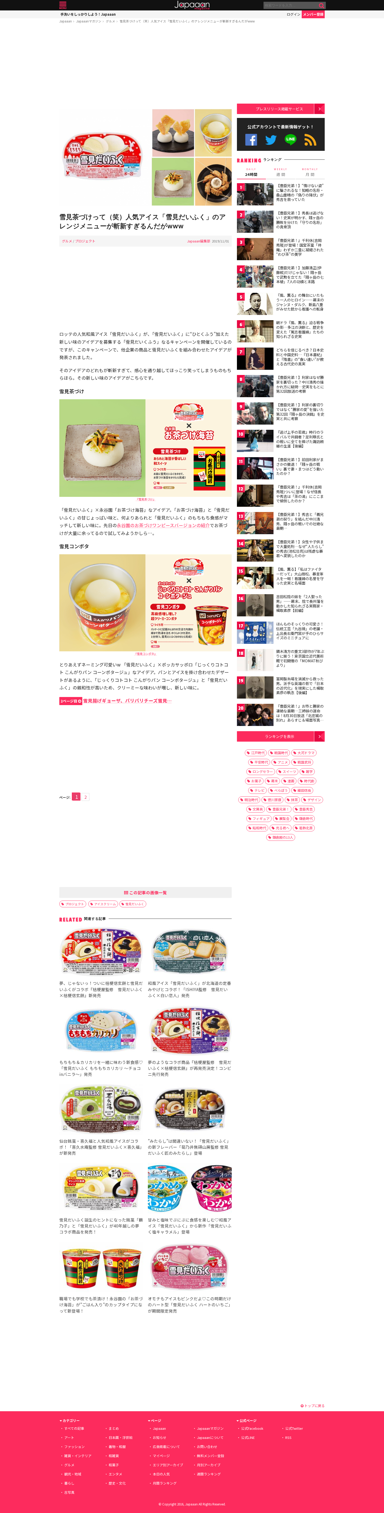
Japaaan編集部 (198, 241)
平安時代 (261, 762)
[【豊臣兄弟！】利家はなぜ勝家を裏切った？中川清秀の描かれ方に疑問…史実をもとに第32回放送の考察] (255, 387)
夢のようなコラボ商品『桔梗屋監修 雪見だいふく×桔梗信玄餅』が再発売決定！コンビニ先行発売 (189, 1068)
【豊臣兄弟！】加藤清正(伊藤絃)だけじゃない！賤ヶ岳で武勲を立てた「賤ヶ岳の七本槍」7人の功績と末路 (300, 274)
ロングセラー (263, 771)
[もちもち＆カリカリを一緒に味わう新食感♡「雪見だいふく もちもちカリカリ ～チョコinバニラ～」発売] (101, 1031)
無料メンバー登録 (210, 1455)
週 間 (280, 172)
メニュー (62, 5)
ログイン (293, 14)
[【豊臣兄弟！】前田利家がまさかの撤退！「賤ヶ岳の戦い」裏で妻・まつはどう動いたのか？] (255, 469)
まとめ (114, 1428)
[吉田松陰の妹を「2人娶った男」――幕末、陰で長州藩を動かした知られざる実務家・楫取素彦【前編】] (255, 606)
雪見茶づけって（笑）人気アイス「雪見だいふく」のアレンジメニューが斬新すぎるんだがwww (187, 21)
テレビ (259, 790)
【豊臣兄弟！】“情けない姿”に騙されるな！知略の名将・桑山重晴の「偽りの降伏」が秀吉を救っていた (300, 192)
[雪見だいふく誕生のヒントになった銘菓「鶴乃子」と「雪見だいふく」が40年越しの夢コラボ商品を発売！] (101, 1189)
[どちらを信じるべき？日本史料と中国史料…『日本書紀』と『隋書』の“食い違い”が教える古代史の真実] (255, 359)
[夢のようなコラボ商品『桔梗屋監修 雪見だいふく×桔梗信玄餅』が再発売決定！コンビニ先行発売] (190, 1031)
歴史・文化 (117, 1483)
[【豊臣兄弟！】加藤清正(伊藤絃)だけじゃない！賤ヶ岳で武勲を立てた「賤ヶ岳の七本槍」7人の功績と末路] (255, 277)
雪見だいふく (134, 904)
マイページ (161, 1455)
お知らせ (159, 1437)
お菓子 (256, 780)
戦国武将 (304, 762)
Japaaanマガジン (88, 21)
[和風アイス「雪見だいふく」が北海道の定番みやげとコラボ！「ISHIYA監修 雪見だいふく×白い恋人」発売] (190, 952)
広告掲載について (166, 1446)
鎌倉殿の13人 (282, 837)
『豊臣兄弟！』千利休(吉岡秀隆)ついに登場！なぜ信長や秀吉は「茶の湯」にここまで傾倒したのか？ (300, 494)
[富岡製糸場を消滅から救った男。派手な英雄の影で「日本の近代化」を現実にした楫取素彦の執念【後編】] (255, 688)
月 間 (310, 172)
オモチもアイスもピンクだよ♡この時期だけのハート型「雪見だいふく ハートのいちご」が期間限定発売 (189, 1304)
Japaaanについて (210, 1437)
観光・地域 (72, 1474)
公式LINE (290, 140)
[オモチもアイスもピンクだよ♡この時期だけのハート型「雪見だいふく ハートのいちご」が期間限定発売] (190, 1268)
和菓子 (114, 1464)
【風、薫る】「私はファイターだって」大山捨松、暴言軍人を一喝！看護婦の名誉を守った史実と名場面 (300, 576)
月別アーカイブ (208, 1464)
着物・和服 (117, 1446)
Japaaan (192, 5)
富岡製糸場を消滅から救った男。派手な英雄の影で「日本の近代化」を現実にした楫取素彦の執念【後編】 (300, 685)
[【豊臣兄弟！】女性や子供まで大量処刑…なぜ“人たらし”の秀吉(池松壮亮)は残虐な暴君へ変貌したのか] (255, 551)
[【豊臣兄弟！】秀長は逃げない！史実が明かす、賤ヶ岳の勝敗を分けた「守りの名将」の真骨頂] (255, 222)
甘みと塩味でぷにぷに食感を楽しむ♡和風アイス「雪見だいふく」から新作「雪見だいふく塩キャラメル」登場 (189, 1226)
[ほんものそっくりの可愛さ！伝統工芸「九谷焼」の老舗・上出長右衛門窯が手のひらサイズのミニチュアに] (255, 633)
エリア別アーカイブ (168, 1464)
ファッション (74, 1446)
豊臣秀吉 (306, 809)
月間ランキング (165, 1483)
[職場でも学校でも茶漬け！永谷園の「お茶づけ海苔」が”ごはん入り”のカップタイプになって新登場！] (101, 1268)
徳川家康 (274, 799)
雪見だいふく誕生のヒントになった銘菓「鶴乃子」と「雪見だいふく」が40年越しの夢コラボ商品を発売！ (101, 1226)
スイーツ (289, 771)
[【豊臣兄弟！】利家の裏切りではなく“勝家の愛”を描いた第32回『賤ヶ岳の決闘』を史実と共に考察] (255, 414)
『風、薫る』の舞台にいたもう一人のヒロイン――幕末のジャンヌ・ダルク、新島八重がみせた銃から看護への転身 (300, 302)
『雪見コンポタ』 (145, 654)
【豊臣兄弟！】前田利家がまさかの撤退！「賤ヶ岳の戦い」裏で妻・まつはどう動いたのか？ (300, 466)
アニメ (283, 762)
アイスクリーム (105, 904)
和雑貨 (114, 1455)
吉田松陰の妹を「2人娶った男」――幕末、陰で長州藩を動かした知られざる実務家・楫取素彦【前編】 (300, 603)
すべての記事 (74, 1428)
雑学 (309, 771)
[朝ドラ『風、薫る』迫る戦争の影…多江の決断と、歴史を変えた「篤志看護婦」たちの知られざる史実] (255, 332)
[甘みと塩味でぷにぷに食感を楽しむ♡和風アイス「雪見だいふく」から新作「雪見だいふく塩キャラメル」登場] (190, 1189)
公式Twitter (271, 140)
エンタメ (115, 1474)
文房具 (258, 809)
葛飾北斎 (306, 827)
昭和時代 (259, 827)
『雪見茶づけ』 (146, 499)
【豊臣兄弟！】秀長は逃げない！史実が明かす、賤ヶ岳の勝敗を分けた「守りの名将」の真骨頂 (300, 220)
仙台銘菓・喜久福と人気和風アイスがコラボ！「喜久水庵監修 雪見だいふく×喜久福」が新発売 (100, 1147)
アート (69, 1437)
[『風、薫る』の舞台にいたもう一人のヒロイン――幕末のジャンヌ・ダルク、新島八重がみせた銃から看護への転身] (255, 305)
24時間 (251, 172)
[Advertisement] (145, 67)
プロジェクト (85, 241)
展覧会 (284, 818)
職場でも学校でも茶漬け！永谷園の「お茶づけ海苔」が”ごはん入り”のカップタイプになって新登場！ (101, 1304)
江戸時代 (258, 752)
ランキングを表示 (279, 736)
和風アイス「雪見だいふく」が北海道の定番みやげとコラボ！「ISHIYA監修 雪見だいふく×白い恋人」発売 (189, 989)
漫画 (291, 780)
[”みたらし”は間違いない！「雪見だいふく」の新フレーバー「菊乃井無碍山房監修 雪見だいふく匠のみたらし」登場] (190, 1110)
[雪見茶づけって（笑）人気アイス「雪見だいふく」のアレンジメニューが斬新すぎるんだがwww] (145, 158)
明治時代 (251, 799)
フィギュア (261, 818)
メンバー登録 (313, 14)
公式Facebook (251, 140)
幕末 (274, 780)
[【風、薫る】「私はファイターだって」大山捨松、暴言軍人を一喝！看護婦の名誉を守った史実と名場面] (255, 579)
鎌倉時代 (306, 818)
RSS (310, 140)
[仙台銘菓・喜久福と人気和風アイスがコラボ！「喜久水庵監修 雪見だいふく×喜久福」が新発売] (101, 1110)
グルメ (110, 21)
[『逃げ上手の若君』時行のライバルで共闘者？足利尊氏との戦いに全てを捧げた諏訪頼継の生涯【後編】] (255, 442)
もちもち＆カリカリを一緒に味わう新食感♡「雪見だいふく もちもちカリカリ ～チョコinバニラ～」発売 (101, 1068)
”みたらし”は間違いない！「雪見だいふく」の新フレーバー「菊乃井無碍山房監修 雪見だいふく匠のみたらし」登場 (189, 1147)
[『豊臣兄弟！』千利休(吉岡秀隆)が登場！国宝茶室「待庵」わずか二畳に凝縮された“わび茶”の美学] (255, 250)
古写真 (69, 1492)
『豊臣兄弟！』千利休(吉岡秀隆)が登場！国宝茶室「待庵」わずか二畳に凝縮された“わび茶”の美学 (300, 247)
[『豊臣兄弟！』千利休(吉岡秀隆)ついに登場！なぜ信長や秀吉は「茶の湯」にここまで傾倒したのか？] (255, 496)
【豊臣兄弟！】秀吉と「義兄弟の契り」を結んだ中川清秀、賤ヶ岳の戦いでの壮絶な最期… (300, 521)
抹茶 (294, 799)
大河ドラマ (306, 752)
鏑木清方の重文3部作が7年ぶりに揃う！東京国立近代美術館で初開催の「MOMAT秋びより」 (300, 658)
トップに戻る (314, 1405)
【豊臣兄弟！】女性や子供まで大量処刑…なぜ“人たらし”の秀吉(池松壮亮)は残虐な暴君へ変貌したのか (300, 548)
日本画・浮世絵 (120, 1437)
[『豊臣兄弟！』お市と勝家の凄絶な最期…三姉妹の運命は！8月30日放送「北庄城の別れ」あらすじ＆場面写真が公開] (255, 716)
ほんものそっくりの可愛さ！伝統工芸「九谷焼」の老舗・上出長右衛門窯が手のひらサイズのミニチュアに (300, 631)
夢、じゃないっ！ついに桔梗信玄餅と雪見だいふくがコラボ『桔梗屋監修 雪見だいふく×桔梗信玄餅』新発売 (101, 989)
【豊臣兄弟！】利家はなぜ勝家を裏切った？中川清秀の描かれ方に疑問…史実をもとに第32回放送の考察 (300, 384)
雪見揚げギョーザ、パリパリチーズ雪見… (116, 700)
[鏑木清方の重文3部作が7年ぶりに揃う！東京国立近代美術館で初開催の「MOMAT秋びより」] (255, 661)
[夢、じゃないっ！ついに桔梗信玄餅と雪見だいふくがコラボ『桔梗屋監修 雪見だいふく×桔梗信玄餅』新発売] (101, 952)
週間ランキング (209, 1474)
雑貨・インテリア (77, 1455)
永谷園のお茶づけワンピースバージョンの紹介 (163, 525)
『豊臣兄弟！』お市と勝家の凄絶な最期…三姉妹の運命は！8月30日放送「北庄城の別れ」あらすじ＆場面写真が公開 (300, 715)
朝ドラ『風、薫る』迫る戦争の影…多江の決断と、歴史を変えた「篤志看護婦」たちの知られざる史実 (300, 329)
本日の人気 (161, 1474)
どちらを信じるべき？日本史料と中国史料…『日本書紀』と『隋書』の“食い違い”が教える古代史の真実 (300, 357)
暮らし (69, 1483)
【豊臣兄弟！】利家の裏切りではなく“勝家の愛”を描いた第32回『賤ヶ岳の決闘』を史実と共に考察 (300, 411)
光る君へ (282, 827)
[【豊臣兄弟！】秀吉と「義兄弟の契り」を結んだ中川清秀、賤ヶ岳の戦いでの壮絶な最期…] (255, 524)
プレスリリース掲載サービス (279, 108)
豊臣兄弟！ (280, 809)
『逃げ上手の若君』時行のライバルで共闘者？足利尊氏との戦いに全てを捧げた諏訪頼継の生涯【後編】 (300, 439)
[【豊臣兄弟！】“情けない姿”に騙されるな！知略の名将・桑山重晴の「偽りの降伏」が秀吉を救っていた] (255, 195)
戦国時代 (281, 752)
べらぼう (281, 790)
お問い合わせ (207, 1446)
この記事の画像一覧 (147, 892)
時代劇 (309, 780)
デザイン (314, 799)
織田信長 (304, 790)
